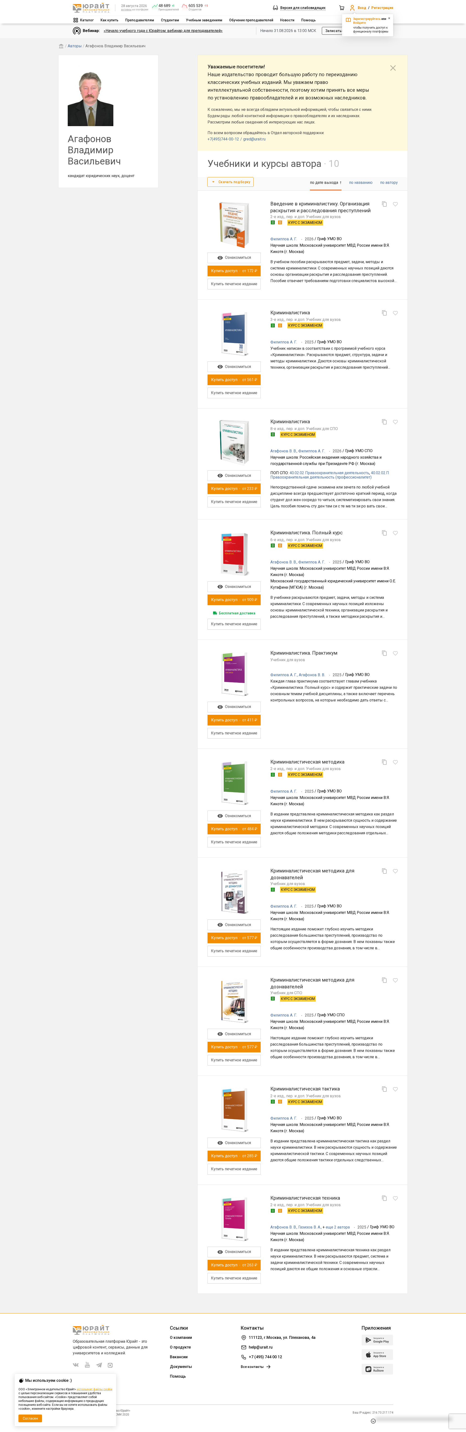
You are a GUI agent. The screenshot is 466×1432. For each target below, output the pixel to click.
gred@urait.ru (254, 139)
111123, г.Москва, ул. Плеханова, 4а (282, 1337)
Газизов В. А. (309, 1227)
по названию (361, 182)
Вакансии (179, 1357)
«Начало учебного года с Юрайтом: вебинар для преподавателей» (163, 30)
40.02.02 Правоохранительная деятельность (329, 473)
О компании (181, 1337)
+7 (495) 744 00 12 (265, 1357)
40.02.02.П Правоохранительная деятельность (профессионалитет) (329, 475)
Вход (362, 8)
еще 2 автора (338, 1227)
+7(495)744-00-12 (223, 139)
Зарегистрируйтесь (367, 19)
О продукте (180, 1347)
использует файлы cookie (94, 1389)
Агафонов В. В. (283, 451)
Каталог (87, 20)
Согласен (30, 1418)
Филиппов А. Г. (283, 239)
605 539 (196, 6)
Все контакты (252, 1367)
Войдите (359, 22)
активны (126, 9)
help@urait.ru (261, 1347)
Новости (287, 20)
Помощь (308, 20)
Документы (181, 1366)
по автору (389, 182)
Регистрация (382, 8)
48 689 (164, 6)
